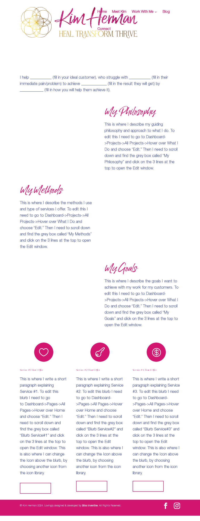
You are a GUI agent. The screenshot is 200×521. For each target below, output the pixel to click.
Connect (104, 29)
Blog (166, 12)
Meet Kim (119, 12)
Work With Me (142, 12)
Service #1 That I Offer (31, 370)
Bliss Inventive (90, 506)
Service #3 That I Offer (145, 370)
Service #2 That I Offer (88, 370)
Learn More (35, 488)
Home (102, 12)
